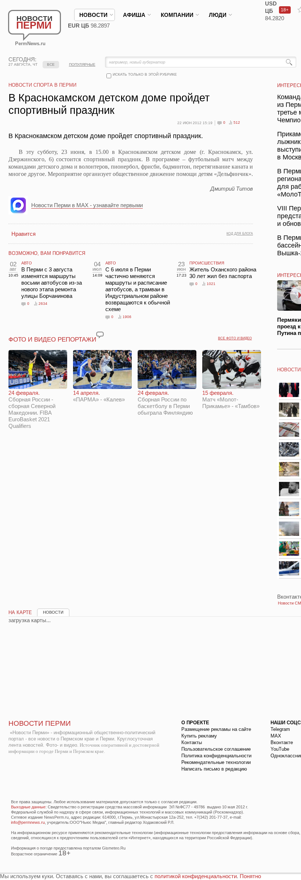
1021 (211, 284)
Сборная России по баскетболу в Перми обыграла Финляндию (165, 403)
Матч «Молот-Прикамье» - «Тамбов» (231, 399)
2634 (43, 304)
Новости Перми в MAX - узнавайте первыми (87, 205)
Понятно (250, 876)
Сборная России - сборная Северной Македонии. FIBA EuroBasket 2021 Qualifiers (31, 409)
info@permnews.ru (28, 822)
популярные (82, 64)
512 (236, 122)
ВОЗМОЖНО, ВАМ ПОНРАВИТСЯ (46, 253)
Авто (26, 263)
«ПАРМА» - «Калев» (99, 396)
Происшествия (206, 263)
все (51, 64)
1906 (127, 317)
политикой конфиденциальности (196, 876)
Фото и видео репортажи (52, 339)
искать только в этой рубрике (145, 74)
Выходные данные (28, 807)
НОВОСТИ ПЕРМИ (39, 723)
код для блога (239, 233)
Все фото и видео (235, 338)
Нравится (23, 234)
